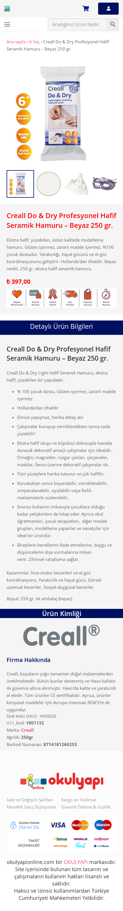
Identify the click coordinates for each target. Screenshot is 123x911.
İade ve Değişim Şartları (30, 800)
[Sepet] (86, 8)
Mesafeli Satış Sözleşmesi (31, 807)
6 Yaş (34, 41)
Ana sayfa (16, 41)
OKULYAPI (76, 861)
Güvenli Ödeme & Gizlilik (86, 807)
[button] (7, 24)
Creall (27, 730)
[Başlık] (7, 8)
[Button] (108, 9)
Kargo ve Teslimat (78, 800)
